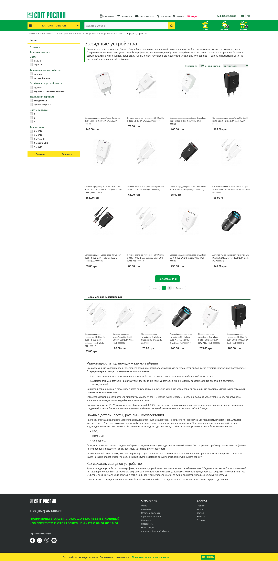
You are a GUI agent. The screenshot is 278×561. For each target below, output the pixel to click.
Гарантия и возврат (151, 516)
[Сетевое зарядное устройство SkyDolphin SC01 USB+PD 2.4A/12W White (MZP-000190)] (103, 92)
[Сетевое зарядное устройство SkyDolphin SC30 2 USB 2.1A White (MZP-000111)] (146, 92)
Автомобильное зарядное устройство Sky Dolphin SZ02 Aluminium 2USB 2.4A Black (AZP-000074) (230, 257)
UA (242, 16)
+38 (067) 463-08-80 (46, 510)
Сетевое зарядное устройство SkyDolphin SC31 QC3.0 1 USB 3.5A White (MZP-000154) (188, 120)
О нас (144, 505)
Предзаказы (108, 16)
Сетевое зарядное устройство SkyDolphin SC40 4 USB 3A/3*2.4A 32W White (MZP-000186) (188, 257)
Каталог (201, 509)
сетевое (38, 73)
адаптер (38, 87)
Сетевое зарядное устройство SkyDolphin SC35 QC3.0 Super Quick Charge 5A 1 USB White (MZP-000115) (103, 189)
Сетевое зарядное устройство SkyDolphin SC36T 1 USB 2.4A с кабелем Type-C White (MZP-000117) (231, 189)
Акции (193, 16)
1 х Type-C (39, 138)
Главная (201, 505)
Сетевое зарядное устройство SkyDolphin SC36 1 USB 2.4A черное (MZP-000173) (188, 188)
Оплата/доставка (146, 16)
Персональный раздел (40, 533)
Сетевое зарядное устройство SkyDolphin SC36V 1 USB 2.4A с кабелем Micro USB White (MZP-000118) (145, 257)
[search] (171, 25)
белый (37, 60)
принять (208, 557)
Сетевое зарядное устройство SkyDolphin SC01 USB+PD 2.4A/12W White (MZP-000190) (103, 120)
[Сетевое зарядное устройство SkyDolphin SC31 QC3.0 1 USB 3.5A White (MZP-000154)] (189, 92)
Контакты (179, 16)
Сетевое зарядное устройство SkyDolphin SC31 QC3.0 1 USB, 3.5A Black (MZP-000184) (230, 120)
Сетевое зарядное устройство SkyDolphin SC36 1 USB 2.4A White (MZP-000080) (145, 188)
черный (38, 64)
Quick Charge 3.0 (42, 104)
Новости (201, 516)
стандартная (40, 100)
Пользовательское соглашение (150, 557)
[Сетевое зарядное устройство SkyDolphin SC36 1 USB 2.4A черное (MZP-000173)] (189, 161)
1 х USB (38, 135)
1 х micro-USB (41, 142)
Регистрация (147, 527)
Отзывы (201, 520)
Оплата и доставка (150, 513)
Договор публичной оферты (155, 531)
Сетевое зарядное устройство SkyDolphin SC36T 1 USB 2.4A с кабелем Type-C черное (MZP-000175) (103, 257)
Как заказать (126, 16)
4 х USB (38, 146)
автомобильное (42, 77)
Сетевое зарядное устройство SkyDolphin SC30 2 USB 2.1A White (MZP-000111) (145, 119)
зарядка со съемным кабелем (49, 91)
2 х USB (38, 131)
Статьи (200, 513)
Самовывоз (165, 16)
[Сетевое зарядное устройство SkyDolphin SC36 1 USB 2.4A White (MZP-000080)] (146, 161)
